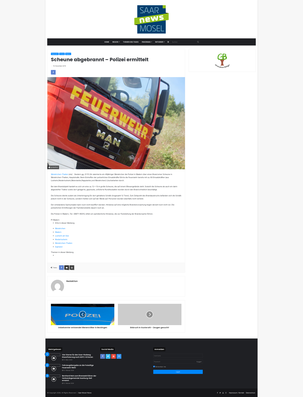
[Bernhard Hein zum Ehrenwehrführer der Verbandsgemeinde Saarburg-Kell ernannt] (53, 379)
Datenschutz (250, 393)
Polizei (62, 54)
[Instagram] (119, 356)
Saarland (58, 247)
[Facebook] (102, 356)
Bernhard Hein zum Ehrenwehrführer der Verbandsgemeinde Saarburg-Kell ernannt (79, 378)
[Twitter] (108, 356)
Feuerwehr (55, 54)
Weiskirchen (60, 228)
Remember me (160, 367)
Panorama (146, 42)
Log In (178, 372)
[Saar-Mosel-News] (151, 19)
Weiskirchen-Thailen (59, 174)
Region (115, 42)
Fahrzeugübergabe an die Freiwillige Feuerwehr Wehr (78, 366)
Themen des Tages (130, 42)
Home (106, 42)
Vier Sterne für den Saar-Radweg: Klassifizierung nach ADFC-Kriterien (77, 356)
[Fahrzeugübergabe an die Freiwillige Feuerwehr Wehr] (53, 368)
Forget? (199, 362)
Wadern (68, 54)
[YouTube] (113, 356)
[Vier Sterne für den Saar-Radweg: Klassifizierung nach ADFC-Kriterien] (53, 358)
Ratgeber (159, 42)
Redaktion (72, 281)
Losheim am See (62, 236)
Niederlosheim (61, 239)
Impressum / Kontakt (236, 393)
